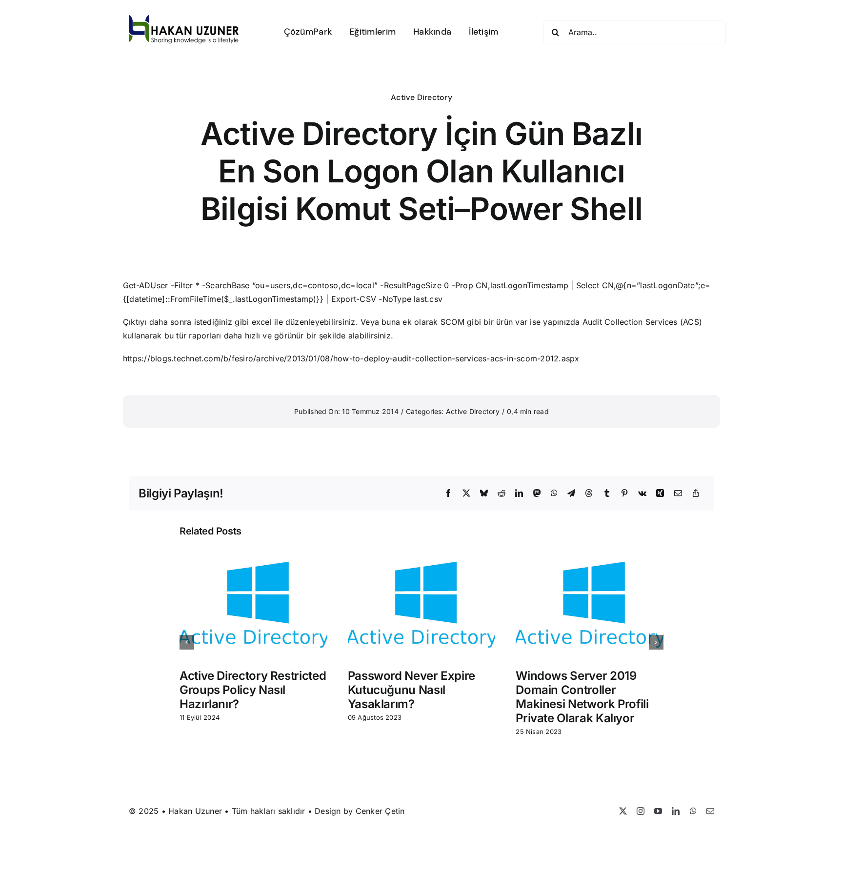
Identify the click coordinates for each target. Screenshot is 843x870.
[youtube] (658, 811)
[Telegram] (571, 493)
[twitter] (623, 811)
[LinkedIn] (519, 493)
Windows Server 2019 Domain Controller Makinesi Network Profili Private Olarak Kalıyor (582, 697)
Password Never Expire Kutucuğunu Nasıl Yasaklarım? (411, 690)
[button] (187, 642)
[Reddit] (501, 493)
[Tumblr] (607, 493)
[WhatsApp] (554, 493)
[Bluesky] (484, 493)
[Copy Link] (695, 493)
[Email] (678, 493)
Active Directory (421, 97)
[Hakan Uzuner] (184, 18)
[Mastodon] (537, 493)
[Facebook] (448, 493)
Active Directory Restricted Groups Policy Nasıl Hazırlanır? (253, 690)
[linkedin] (676, 811)
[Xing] (660, 493)
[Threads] (589, 493)
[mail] (710, 811)
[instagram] (640, 811)
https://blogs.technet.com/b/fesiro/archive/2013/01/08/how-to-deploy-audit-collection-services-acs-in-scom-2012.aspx (351, 358)
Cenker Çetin (380, 811)
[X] (466, 493)
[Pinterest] (624, 493)
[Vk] (642, 493)
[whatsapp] (693, 811)
